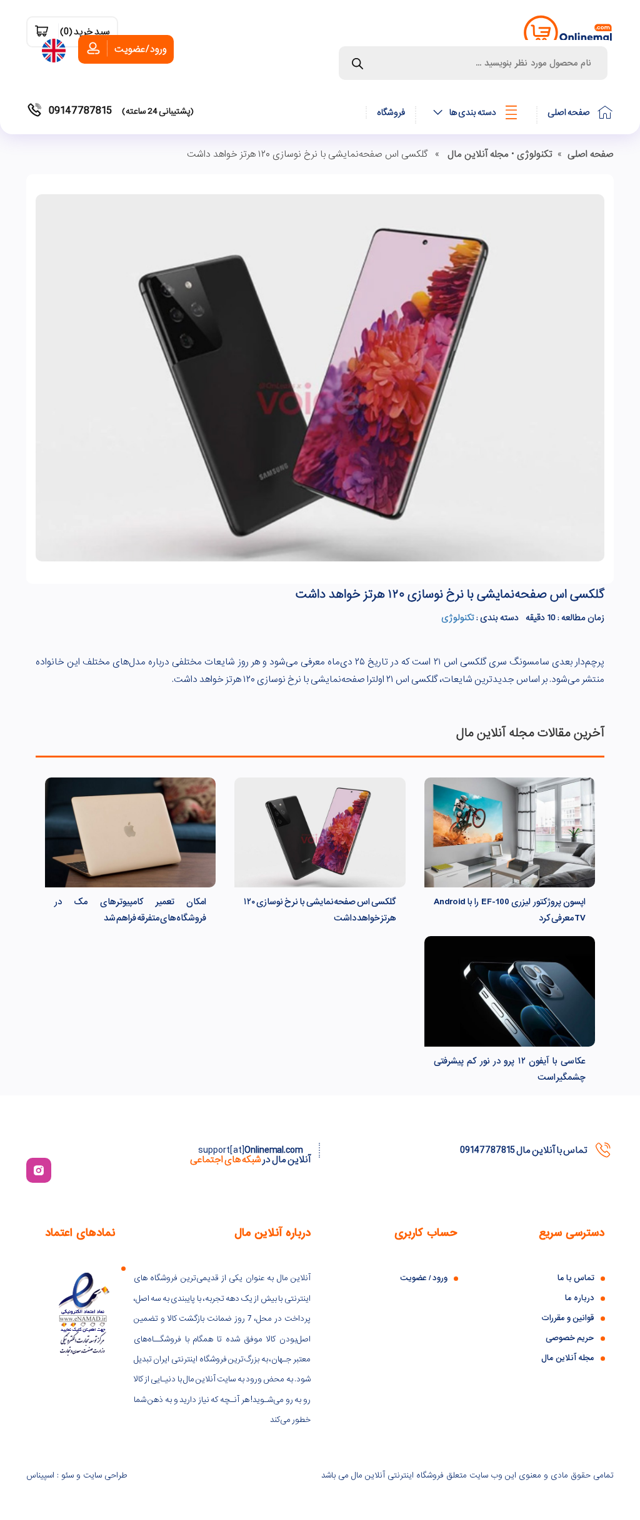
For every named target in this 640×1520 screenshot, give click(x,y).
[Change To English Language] (57, 48)
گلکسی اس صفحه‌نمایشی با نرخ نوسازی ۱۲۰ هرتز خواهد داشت (450, 594)
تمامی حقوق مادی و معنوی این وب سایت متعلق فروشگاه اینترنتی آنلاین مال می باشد (467, 1475)
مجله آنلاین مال (478, 154)
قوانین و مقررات (568, 1318)
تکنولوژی (534, 154)
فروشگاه (391, 112)
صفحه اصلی (569, 112)
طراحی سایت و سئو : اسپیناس (76, 1475)
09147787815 (121, 110)
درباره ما (579, 1298)
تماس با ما (576, 1278)
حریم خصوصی (570, 1338)
